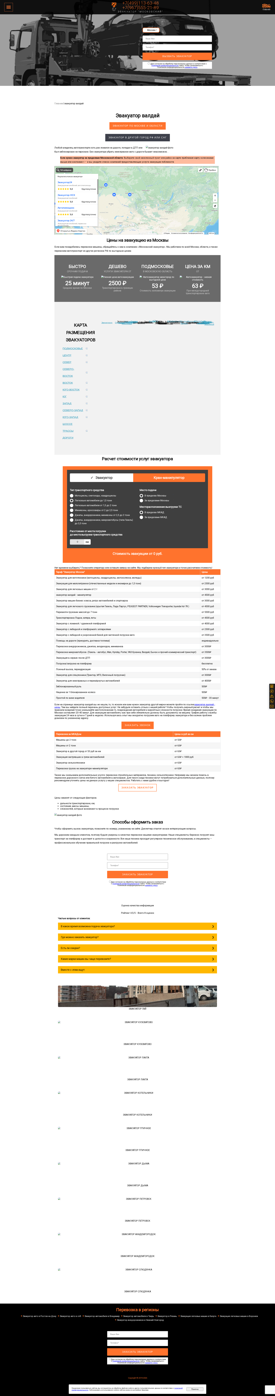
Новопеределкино (126, 323)
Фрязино (207, 321)
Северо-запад (73, 410)
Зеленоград (122, 321)
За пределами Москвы (157, 500)
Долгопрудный (174, 321)
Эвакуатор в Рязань (167, 1316)
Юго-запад (70, 417)
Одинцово (119, 323)
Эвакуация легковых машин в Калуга (198, 1316)
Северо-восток (68, 372)
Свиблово (179, 322)
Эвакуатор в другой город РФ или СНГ (137, 137)
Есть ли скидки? (70, 948)
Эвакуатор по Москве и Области (138, 126)
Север (67, 362)
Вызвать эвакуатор (177, 56)
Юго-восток (71, 389)
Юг (65, 396)
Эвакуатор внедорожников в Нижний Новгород (140, 1320)
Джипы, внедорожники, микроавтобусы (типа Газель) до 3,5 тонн (104, 522)
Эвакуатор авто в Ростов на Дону (39, 1316)
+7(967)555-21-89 (140, 7)
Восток (68, 382)
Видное (184, 323)
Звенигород (106, 323)
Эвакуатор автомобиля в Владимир (102, 1316)
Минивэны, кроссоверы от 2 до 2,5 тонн (96, 510)
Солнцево (137, 322)
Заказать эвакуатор (137, 787)
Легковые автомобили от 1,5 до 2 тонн (96, 505)
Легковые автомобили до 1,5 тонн (93, 500)
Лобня (155, 321)
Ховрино (160, 321)
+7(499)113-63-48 (140, 3)
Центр (67, 355)
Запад (67, 403)
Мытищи (185, 321)
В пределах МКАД (154, 512)
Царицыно (175, 323)
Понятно (195, 1389)
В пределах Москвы (155, 495)
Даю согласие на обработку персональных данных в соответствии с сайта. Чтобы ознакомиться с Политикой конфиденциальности (138, 883)
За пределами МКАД (156, 517)
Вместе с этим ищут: (73, 969)
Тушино (148, 322)
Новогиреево (192, 322)
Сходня (134, 321)
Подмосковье (73, 348)
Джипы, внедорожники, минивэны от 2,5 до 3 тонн (102, 515)
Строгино (143, 322)
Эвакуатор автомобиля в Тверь (138, 1316)
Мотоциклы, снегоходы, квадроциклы (95, 495)
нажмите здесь (191, 67)
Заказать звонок (138, 725)
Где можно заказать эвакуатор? (80, 937)
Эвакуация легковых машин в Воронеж (239, 1316)
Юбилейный (200, 321)
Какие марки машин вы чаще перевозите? (86, 958)
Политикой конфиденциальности (164, 66)
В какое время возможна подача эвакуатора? (88, 926)
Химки (152, 321)
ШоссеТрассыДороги (68, 431)
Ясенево (162, 323)
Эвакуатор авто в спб (70, 1316)
